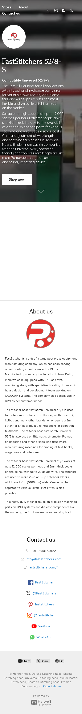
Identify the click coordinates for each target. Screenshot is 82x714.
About (24, 7)
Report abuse (52, 686)
